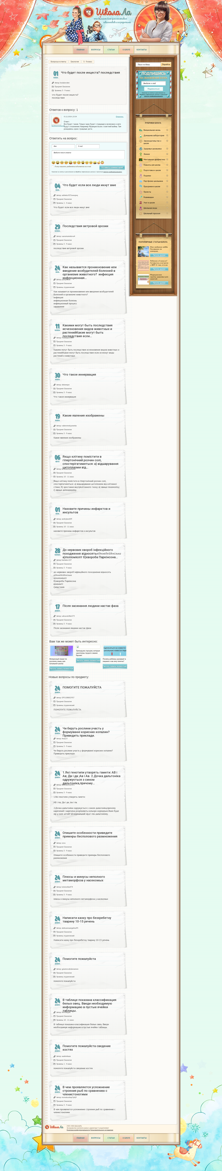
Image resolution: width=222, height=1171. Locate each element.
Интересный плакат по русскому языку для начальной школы (58, 661)
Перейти (166, 64)
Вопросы (95, 49)
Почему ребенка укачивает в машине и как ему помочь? (114, 660)
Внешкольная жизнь (152, 130)
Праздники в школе (152, 186)
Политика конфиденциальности (78, 1130)
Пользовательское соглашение (101, 1130)
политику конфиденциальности (153, 96)
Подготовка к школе (152, 170)
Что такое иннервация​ (79, 374)
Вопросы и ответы (58, 62)
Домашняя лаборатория (154, 135)
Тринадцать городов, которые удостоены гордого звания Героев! (88, 653)
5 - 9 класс (88, 62)
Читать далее (159, 255)
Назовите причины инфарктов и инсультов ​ (86, 510)
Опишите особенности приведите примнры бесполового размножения (90, 834)
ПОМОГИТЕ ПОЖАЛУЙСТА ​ (82, 687)
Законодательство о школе (152, 142)
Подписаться (153, 89)
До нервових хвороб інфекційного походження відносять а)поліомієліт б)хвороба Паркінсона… (92, 553)
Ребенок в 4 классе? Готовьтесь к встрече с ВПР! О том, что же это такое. (159, 264)
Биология (75, 62)
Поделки (147, 175)
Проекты (147, 192)
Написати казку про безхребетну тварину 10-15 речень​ (87, 919)
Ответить (119, 117)
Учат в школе (149, 202)
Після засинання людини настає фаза (90, 606)
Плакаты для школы (152, 165)
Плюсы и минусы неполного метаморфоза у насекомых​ (84, 878)
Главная (80, 49)
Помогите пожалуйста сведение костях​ (87, 1047)
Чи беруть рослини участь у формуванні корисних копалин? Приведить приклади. (86, 732)
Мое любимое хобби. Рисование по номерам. (159, 249)
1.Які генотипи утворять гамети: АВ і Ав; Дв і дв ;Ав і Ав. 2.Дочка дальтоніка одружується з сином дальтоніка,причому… (91, 778)
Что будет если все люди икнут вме (89, 185)
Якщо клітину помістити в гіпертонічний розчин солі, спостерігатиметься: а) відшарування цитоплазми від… (90, 462)
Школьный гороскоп (152, 213)
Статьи (111, 49)
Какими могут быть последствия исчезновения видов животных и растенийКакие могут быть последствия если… (88, 331)
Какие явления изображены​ (83, 415)
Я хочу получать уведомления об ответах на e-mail (73, 166)
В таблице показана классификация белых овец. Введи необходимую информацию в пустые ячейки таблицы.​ (89, 1005)
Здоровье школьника (152, 148)
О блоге (126, 49)
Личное (147, 154)
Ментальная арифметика (154, 159)
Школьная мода (150, 208)
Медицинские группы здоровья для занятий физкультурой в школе (159, 279)
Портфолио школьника (153, 181)
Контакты (142, 49)
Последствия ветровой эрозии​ (85, 226)
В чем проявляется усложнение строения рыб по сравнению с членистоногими (86, 1090)
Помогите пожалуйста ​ (80, 959)
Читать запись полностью (61, 668)
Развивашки (149, 197)
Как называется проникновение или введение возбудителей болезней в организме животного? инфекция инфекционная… (90, 272)
